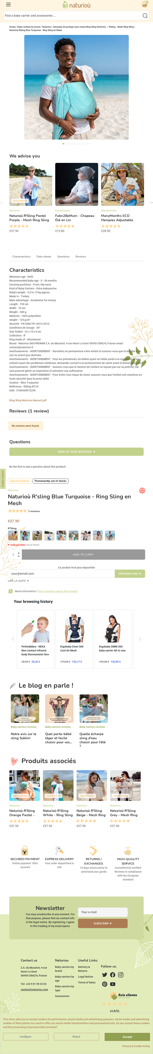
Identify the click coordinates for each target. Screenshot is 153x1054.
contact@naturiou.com (34, 989)
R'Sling (12, 528)
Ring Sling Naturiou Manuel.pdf (27, 400)
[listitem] (35, 639)
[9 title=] (93, 821)
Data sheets (44, 256)
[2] (13, 511)
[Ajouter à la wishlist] (142, 491)
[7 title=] (89, 821)
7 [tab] (79, 144)
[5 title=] (27, 226)
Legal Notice (85, 976)
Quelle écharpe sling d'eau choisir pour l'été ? (92, 740)
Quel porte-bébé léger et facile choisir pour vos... (58, 738)
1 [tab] (63, 144)
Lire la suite (17, 581)
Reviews (81, 256)
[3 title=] (19, 226)
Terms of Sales (87, 982)
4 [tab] (71, 144)
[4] (21, 511)
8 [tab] (82, 144)
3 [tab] (69, 144)
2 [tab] (66, 144)
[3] (17, 511)
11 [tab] (89, 144)
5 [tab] (74, 144)
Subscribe (101, 923)
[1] (9, 511)
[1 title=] (11, 226)
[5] (24, 511)
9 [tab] (84, 144)
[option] (31, 199)
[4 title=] (23, 226)
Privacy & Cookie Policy (136, 1046)
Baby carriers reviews (23, 726)
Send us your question (75, 452)
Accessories (62, 996)
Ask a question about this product (58, 591)
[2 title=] (15, 226)
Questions (63, 256)
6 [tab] (76, 144)
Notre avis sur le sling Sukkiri (23, 736)
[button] (13, 639)
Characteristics (21, 256)
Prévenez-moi (128, 574)
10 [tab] (87, 144)
